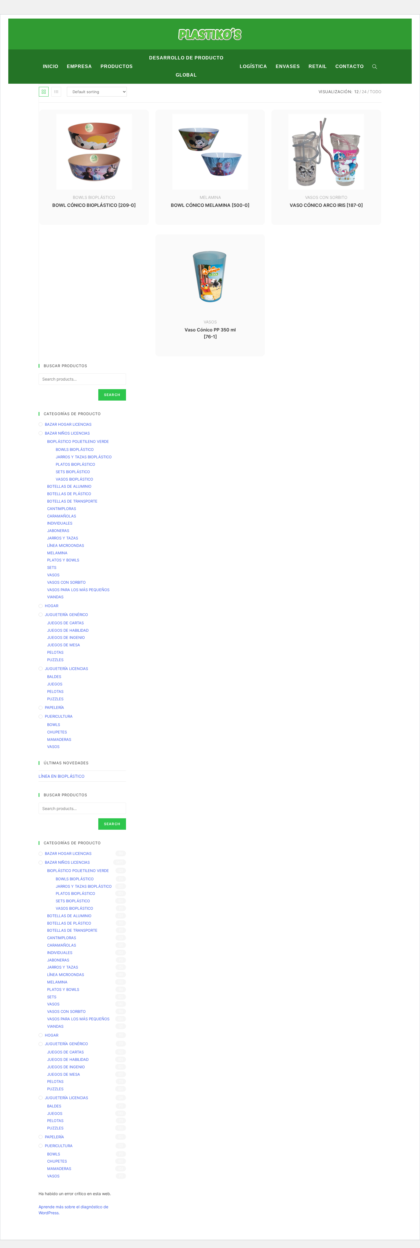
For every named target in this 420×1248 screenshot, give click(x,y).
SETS (51, 567)
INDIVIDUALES (59, 523)
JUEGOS (54, 684)
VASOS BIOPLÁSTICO (74, 479)
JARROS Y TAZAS (62, 538)
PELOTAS (55, 652)
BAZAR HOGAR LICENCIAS (68, 424)
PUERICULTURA (59, 716)
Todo (375, 91)
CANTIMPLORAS (61, 508)
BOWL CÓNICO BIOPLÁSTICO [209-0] (94, 205)
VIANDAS (55, 597)
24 (364, 91)
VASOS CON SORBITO (326, 197)
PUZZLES (55, 659)
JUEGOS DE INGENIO (66, 637)
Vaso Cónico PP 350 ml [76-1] (210, 333)
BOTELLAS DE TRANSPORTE (72, 501)
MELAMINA (210, 197)
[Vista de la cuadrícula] (44, 92)
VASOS (210, 321)
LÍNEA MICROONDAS (65, 545)
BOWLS (53, 724)
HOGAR (51, 605)
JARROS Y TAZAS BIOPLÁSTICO (84, 457)
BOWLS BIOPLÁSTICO (94, 197)
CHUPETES (57, 732)
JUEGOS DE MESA (63, 645)
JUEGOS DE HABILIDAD (68, 630)
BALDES (54, 676)
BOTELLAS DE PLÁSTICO (69, 493)
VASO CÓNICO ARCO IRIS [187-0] (326, 205)
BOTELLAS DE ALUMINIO (69, 486)
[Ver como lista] (56, 92)
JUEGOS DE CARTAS (65, 623)
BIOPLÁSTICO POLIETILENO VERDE (78, 441)
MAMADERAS (59, 739)
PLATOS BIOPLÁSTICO (75, 464)
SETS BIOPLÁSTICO (73, 471)
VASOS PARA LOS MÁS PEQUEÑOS (78, 589)
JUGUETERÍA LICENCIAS (66, 668)
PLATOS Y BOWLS (63, 560)
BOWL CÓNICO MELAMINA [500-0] (210, 205)
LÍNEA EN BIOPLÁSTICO (62, 776)
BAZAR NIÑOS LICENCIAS (67, 433)
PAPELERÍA (54, 707)
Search (112, 395)
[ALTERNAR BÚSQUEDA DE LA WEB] (374, 66)
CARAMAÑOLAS (61, 516)
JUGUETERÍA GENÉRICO (66, 614)
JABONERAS (58, 530)
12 (356, 91)
